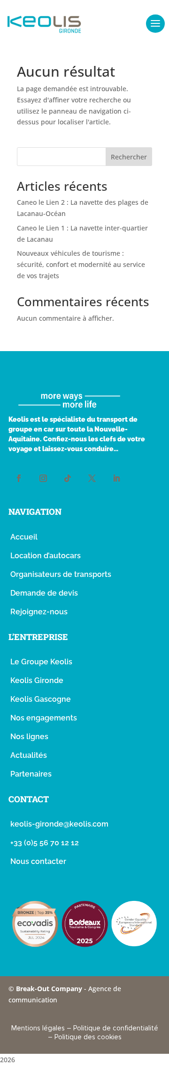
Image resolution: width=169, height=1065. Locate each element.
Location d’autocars (45, 555)
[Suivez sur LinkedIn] (116, 478)
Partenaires (31, 774)
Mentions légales (38, 1028)
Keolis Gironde (36, 680)
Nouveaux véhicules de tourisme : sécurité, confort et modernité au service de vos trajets (81, 264)
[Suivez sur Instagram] (43, 478)
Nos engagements (43, 717)
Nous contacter (38, 861)
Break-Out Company (50, 988)
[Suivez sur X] (92, 478)
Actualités (28, 755)
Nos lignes (29, 736)
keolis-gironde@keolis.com (59, 824)
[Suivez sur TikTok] (67, 478)
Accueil (24, 536)
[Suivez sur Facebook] (18, 478)
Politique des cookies (88, 1037)
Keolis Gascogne (40, 699)
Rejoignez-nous (39, 611)
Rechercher (129, 156)
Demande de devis (44, 593)
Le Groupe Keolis (41, 661)
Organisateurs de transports (60, 574)
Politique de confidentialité (115, 1028)
